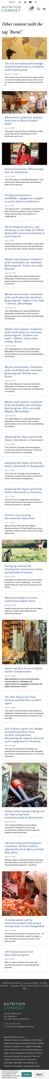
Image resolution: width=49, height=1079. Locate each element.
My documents (30, 8)
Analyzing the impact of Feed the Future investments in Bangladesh (24, 464)
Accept (27, 1074)
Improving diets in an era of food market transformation (23, 670)
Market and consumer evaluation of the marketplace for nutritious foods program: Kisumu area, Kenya (23, 372)
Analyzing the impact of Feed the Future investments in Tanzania (23, 491)
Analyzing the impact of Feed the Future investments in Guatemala (24, 438)
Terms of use (38, 985)
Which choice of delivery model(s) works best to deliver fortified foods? (23, 120)
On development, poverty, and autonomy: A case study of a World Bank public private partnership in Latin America (24, 231)
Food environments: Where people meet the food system (24, 171)
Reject (39, 1074)
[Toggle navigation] (44, 9)
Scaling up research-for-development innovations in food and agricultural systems (23, 569)
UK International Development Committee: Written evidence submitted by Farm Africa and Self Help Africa (24, 848)
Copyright (15, 985)
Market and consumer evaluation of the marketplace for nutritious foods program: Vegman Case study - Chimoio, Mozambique (24, 299)
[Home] (14, 8)
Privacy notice (26, 985)
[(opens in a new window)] (20, 2)
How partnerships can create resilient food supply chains (21, 599)
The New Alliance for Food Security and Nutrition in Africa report (23, 700)
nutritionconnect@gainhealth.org (19, 1026)
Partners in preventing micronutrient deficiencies (19, 517)
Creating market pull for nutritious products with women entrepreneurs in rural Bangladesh (24, 923)
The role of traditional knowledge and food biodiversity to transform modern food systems (24, 66)
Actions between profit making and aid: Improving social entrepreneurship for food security (24, 814)
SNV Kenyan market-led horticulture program (19, 953)
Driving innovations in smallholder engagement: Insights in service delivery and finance (24, 198)
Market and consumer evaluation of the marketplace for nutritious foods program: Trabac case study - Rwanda (24, 264)
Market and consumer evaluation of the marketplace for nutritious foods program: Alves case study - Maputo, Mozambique (23, 406)
